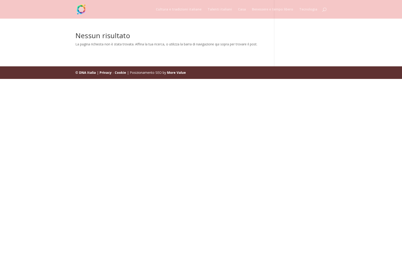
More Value (176, 72)
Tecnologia (308, 9)
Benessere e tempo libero (272, 9)
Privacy (106, 72)
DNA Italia (87, 72)
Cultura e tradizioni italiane (178, 9)
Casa (242, 9)
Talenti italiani (220, 9)
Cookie (120, 72)
